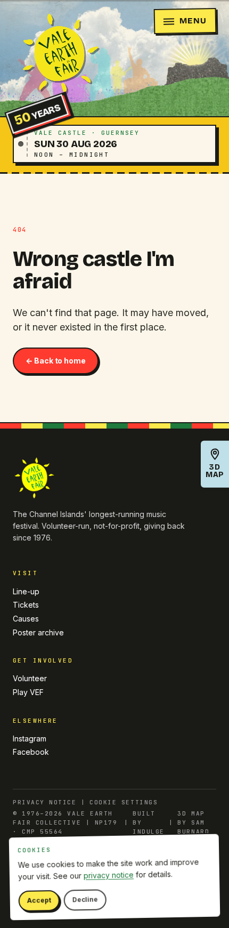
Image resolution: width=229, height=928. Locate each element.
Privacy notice (45, 802)
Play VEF (28, 692)
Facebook (31, 751)
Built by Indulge (149, 822)
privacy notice (109, 875)
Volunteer (30, 678)
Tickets (26, 604)
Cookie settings (123, 802)
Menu (193, 20)
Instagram (29, 738)
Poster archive (38, 632)
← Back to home (56, 360)
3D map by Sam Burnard (193, 822)
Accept (39, 901)
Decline (85, 899)
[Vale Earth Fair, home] (58, 55)
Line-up (26, 591)
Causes (26, 618)
